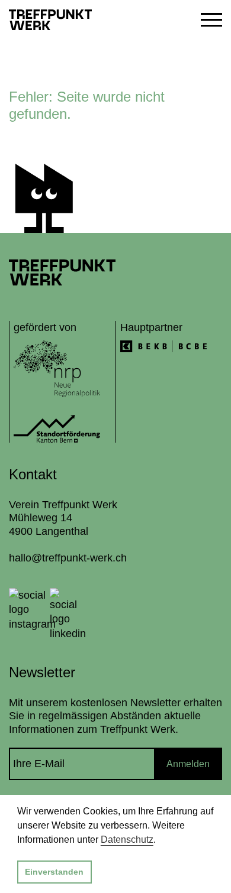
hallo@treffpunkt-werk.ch (68, 558)
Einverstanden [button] (54, 871)
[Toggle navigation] (207, 20)
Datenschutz (127, 839)
